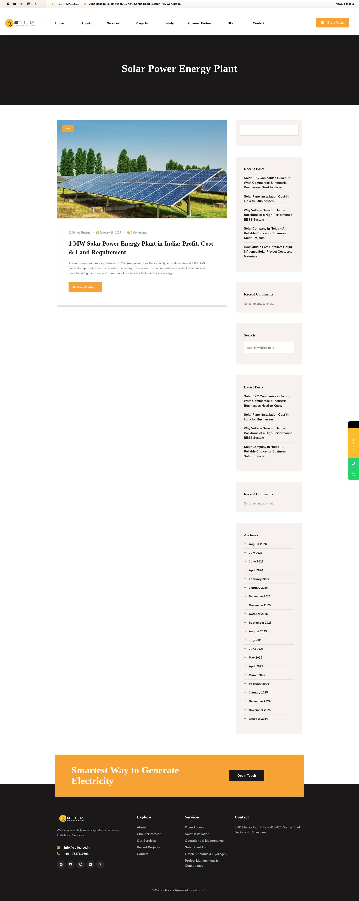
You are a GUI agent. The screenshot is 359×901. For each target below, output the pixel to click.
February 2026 (259, 579)
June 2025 (256, 648)
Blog (68, 128)
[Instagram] (22, 4)
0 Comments (139, 232)
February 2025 (259, 683)
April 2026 (256, 570)
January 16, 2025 (110, 232)
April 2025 (256, 666)
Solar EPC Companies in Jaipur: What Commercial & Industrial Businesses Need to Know (267, 182)
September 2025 (260, 622)
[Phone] (353, 463)
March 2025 (257, 675)
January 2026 (258, 587)
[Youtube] (15, 4)
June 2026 (256, 561)
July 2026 (255, 552)
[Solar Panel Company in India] (20, 23)
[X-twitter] (35, 4)
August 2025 (258, 631)
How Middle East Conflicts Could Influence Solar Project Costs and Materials (268, 251)
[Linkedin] (29, 4)
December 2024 (259, 701)
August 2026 (258, 544)
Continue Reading (84, 287)
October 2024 (258, 718)
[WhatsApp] (353, 474)
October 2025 (258, 613)
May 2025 (255, 657)
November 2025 (260, 605)
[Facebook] (8, 4)
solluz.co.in (200, 890)
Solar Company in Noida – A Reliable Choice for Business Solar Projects (265, 233)
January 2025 (258, 692)
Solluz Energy (81, 232)
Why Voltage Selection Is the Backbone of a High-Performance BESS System (268, 214)
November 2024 (260, 710)
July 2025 (255, 640)
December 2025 (259, 596)
